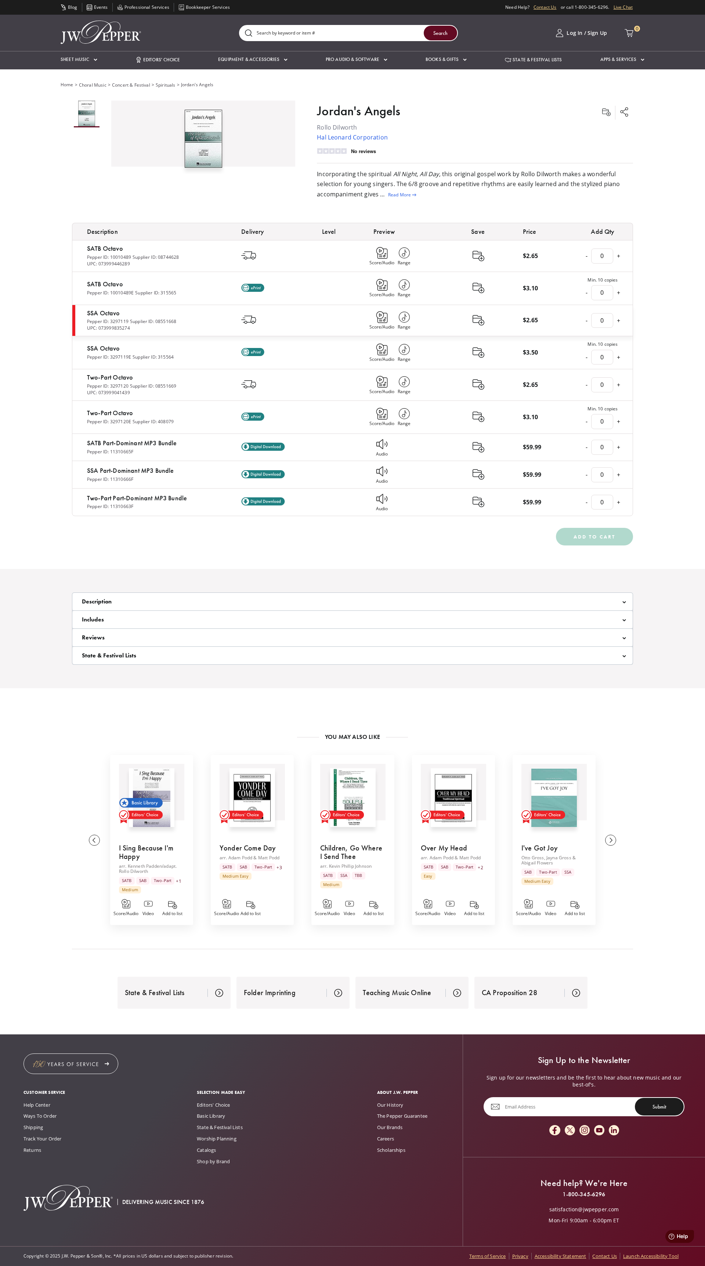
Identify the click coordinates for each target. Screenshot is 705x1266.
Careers (385, 1138)
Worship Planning (216, 1138)
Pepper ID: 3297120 (108, 386)
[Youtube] (599, 1130)
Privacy (520, 1256)
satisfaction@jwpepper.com (584, 1209)
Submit (659, 1106)
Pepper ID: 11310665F (110, 452)
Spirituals (166, 85)
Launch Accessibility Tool (651, 1256)
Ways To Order (40, 1116)
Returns (32, 1150)
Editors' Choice (213, 1105)
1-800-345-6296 (584, 1194)
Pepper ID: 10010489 (109, 257)
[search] (248, 34)
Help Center (37, 1105)
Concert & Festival (131, 85)
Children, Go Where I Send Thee (351, 852)
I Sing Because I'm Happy (146, 852)
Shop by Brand (213, 1161)
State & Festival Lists (220, 1127)
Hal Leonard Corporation (352, 137)
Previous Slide (94, 840)
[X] (570, 1130)
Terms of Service (487, 1256)
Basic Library (211, 1116)
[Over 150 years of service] (71, 1063)
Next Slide (610, 840)
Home (67, 84)
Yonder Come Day (248, 848)
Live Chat (623, 7)
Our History (390, 1105)
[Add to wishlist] (606, 113)
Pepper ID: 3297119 (108, 321)
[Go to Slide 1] (87, 114)
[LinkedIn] (614, 1130)
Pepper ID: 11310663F (110, 506)
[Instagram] (584, 1130)
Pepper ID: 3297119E (109, 357)
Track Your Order (43, 1138)
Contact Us (545, 7)
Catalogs (206, 1150)
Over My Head (444, 848)
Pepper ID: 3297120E (109, 421)
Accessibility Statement (560, 1256)
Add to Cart (594, 536)
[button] (79, 59)
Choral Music (92, 85)
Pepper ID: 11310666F (110, 479)
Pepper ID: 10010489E (110, 293)
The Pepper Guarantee (402, 1116)
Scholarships (391, 1150)
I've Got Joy (539, 848)
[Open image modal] (203, 141)
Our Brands (390, 1127)
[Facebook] (554, 1130)
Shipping (33, 1127)
